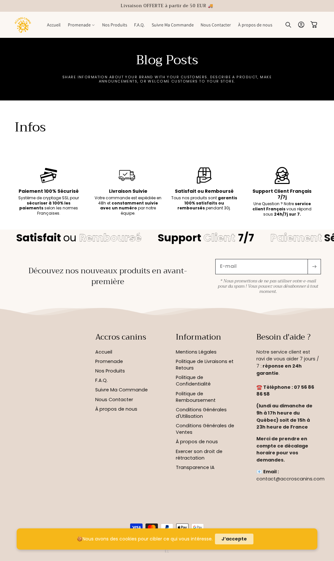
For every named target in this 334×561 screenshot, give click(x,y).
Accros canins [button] (120, 337)
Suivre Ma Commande (121, 390)
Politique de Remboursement (196, 396)
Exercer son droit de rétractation (199, 454)
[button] (81, 24)
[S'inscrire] (314, 266)
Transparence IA (195, 467)
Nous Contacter (114, 399)
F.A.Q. (101, 380)
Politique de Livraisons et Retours (205, 364)
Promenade (109, 361)
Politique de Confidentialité (193, 380)
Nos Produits (110, 371)
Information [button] (198, 337)
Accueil (103, 352)
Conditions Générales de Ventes (205, 428)
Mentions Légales (196, 352)
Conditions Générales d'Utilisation (201, 412)
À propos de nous (116, 409)
